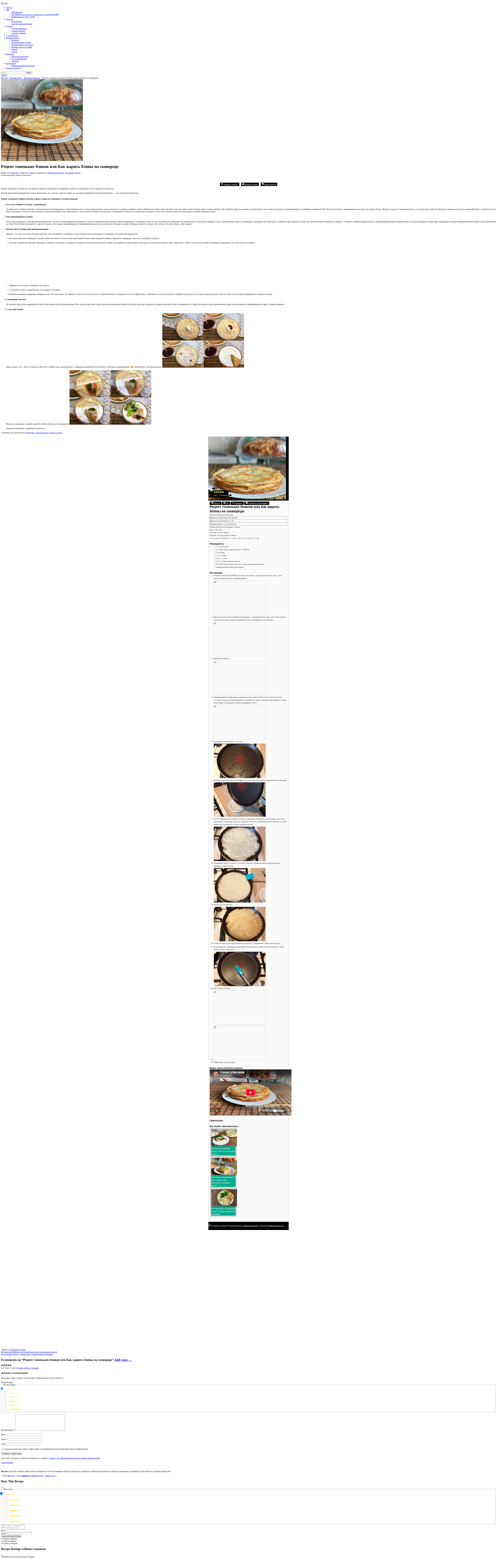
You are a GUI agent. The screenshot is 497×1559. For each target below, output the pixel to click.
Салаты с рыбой (18, 33)
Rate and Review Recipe (11, 1536)
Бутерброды (16, 21)
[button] (215, 492)
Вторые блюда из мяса (21, 42)
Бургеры (15, 40)
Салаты (9, 26)
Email (4, 1439)
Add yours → (123, 1359)
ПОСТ (9, 7)
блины (22, 1350)
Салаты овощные (19, 28)
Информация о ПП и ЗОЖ (23, 17)
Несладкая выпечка (20, 56)
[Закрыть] (2, 1487)
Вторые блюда (12, 38)
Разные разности (13, 68)
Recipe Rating (7, 1382)
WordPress (33, 1476)
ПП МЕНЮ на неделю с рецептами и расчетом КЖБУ (35, 14)
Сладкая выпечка (19, 59)
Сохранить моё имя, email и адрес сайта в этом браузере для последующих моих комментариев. (46, 1449)
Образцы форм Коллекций (23, 66)
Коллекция (11, 63)
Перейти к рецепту (230, 184)
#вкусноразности (276, 1226)
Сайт (3, 1444)
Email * (4, 1533)
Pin (227, 503)
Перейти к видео (251, 184)
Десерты (15, 61)
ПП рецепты (17, 12)
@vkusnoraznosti (251, 1226)
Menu (4, 75)
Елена (32, 173)
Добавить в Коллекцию (258, 503)
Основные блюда (72, 173)
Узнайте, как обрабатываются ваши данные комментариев (74, 1458)
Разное (14, 49)
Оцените (238, 503)
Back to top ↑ (51, 1476)
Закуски (9, 19)
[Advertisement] (84, 264)
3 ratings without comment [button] (27, 1368)
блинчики (14, 1350)
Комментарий (8, 1430)
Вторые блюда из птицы (22, 45)
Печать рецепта (270, 184)
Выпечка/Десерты (56, 173)
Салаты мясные (18, 31)
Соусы (14, 52)
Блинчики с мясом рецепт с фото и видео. (44, 433)
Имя (3, 1434)
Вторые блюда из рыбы (21, 47)
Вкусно (4, 3)
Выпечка (10, 54)
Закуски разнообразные (21, 24)
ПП (7, 10)
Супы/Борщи (12, 35)
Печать (216, 503)
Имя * (3, 1531)
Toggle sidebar (7, 1462)
